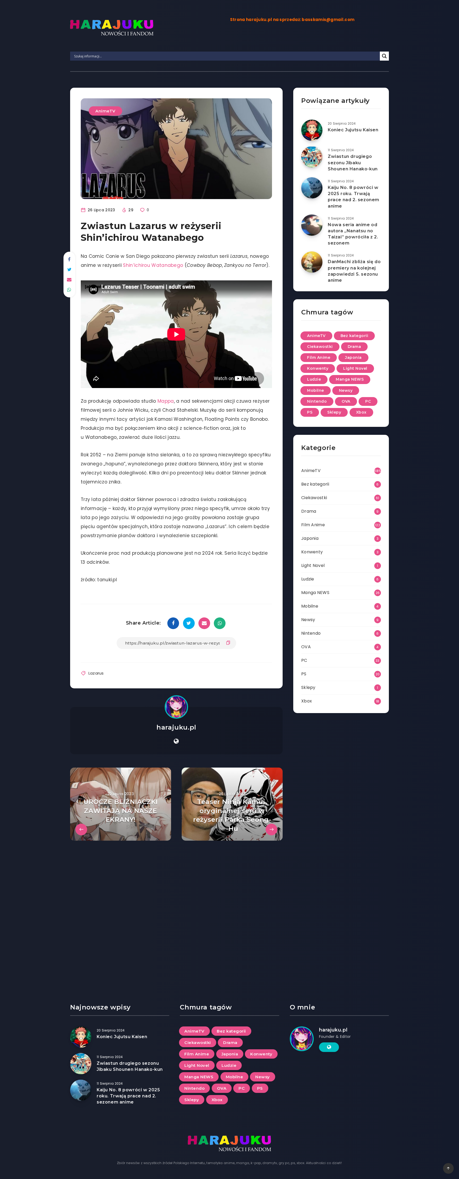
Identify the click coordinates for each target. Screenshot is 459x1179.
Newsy (346, 390)
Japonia (353, 357)
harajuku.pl (176, 727)
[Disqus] (176, 907)
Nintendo (317, 401)
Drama (354, 346)
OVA (346, 401)
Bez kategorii (354, 335)
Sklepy (334, 412)
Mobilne (315, 390)
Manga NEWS (350, 379)
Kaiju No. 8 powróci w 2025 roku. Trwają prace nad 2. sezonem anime (353, 197)
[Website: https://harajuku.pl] (176, 741)
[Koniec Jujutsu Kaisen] (311, 130)
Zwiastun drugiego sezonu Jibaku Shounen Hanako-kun (353, 162)
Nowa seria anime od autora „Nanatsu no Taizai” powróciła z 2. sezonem (353, 234)
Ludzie (314, 379)
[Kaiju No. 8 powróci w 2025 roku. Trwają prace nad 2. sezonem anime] (311, 188)
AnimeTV (105, 110)
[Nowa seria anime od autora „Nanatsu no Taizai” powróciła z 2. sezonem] (311, 225)
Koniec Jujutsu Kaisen (353, 129)
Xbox (361, 412)
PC (368, 401)
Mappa (166, 401)
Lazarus (96, 673)
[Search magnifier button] (384, 56)
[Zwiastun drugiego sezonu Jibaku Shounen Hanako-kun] (311, 156)
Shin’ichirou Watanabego (153, 265)
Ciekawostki (320, 346)
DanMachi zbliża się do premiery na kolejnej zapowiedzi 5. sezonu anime (354, 271)
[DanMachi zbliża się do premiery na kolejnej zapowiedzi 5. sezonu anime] (311, 262)
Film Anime (318, 357)
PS (309, 412)
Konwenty (317, 368)
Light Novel (355, 368)
